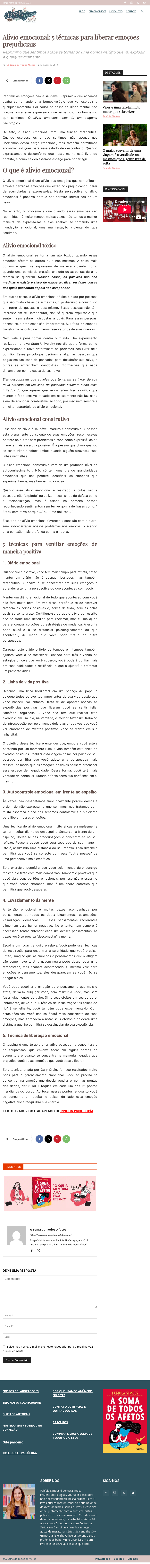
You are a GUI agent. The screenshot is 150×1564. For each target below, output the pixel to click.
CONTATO (131, 11)
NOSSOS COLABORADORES (21, 1391)
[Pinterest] (57, 80)
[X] (138, 2)
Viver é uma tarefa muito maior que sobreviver (121, 109)
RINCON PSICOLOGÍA (76, 1111)
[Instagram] (131, 2)
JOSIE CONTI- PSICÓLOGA (20, 1453)
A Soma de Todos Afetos (21, 64)
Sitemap (133, 1559)
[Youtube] (144, 2)
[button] (142, 11)
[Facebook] (125, 2)
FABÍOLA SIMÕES (97, 11)
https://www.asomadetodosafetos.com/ (50, 1235)
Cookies (119, 1559)
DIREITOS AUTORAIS (16, 1414)
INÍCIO (82, 11)
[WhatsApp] (66, 80)
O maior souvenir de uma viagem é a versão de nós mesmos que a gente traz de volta (124, 156)
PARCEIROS (60, 1422)
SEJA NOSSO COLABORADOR (22, 1402)
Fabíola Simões (111, 116)
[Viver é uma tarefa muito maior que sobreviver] (125, 91)
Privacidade (102, 1559)
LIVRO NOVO (115, 11)
